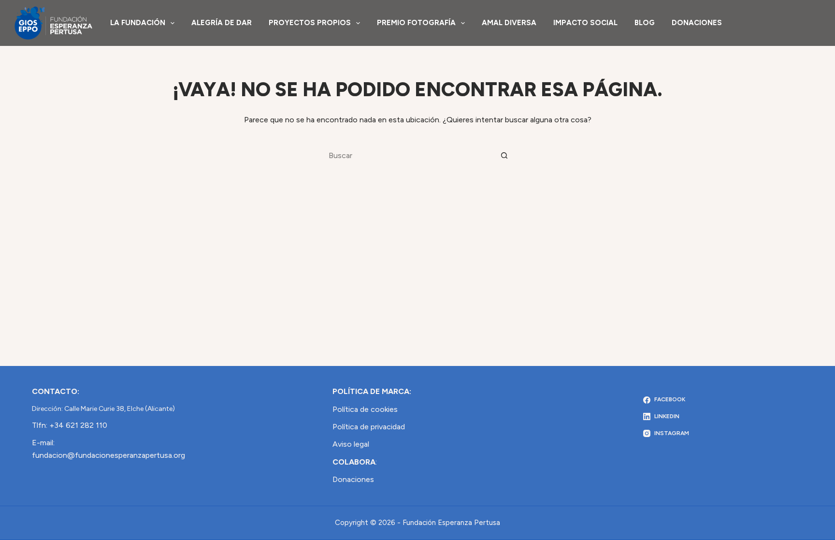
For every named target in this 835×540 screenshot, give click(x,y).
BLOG (644, 22)
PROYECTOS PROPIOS (310, 22)
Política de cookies (365, 409)
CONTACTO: (55, 391)
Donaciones (353, 479)
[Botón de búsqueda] (504, 155)
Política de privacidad (368, 426)
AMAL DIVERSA (509, 22)
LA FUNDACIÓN (137, 22)
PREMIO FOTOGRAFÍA (416, 22)
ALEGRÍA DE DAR (221, 22)
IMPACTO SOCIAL (585, 22)
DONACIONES (697, 22)
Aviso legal (350, 444)
